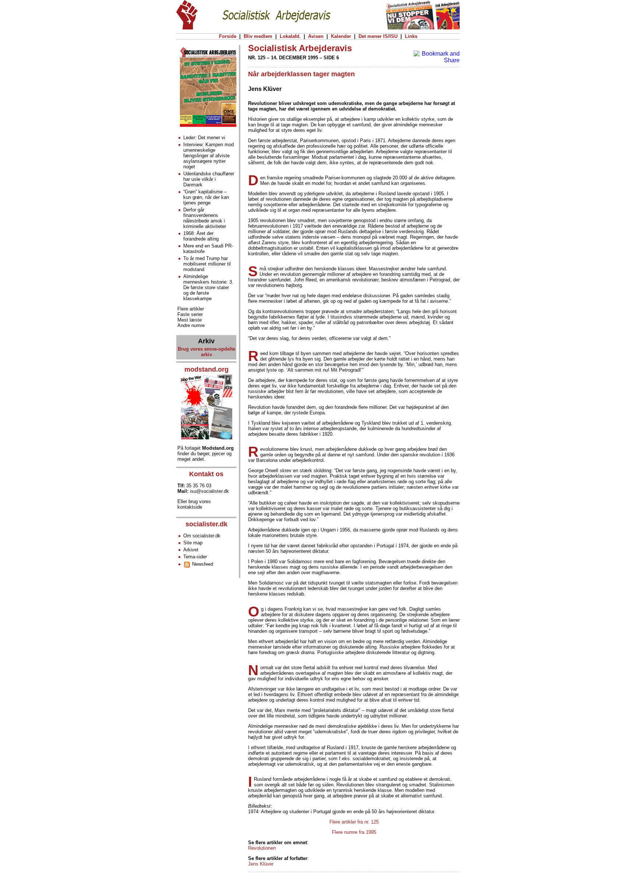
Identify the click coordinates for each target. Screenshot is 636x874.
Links (411, 36)
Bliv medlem (258, 36)
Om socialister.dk (201, 535)
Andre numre (191, 325)
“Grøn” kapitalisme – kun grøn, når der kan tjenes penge (206, 197)
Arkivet (190, 549)
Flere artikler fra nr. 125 (354, 822)
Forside (228, 36)
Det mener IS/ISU (378, 36)
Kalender (341, 36)
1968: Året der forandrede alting (201, 236)
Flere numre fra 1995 (354, 832)
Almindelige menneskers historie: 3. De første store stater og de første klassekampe (208, 287)
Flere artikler (190, 309)
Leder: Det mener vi (204, 137)
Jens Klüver (260, 864)
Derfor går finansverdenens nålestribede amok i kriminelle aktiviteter (204, 218)
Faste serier (190, 314)
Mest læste (189, 320)
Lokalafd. (290, 36)
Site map (192, 542)
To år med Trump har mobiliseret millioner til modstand (207, 264)
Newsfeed (202, 564)
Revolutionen (262, 848)
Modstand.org (218, 448)
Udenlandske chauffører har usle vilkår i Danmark (208, 179)
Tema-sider (195, 556)
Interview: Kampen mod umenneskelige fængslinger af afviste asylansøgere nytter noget (208, 155)
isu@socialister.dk (209, 491)
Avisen (316, 36)
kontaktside (189, 507)
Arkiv (206, 341)
